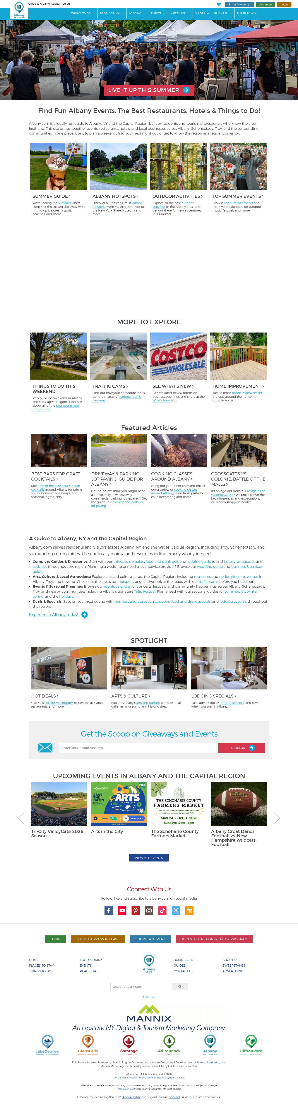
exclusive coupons (59, 702)
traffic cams (208, 582)
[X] (176, 910)
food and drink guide (164, 562)
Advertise (265, 4)
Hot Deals (43, 696)
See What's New (171, 386)
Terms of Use (154, 1077)
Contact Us (184, 971)
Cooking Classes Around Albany (171, 476)
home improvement (247, 393)
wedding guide (210, 567)
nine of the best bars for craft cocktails (55, 487)
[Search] (180, 986)
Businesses (183, 960)
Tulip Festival (144, 591)
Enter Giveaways (240, 4)
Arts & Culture (129, 696)
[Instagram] (149, 910)
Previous (21, 818)
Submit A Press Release (98, 939)
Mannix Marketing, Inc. (211, 1062)
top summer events (238, 203)
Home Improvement (236, 386)
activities (40, 567)
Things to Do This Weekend (54, 389)
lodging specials (233, 601)
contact (174, 1097)
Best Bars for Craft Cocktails (55, 476)
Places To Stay (41, 965)
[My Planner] (189, 910)
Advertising (233, 971)
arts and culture (148, 702)
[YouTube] (122, 910)
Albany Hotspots (114, 196)
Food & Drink (110, 13)
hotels (229, 562)
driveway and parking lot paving (117, 504)
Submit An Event (150, 939)
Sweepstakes (234, 965)
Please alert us (124, 1088)
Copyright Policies (173, 1077)
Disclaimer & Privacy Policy (129, 1077)
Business (221, 13)
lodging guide (199, 562)
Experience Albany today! (54, 614)
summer (64, 203)
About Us (231, 960)
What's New (161, 400)
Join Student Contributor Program (214, 939)
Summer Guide (50, 196)
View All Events (149, 858)
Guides (200, 13)
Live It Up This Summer (144, 90)
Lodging (135, 13)
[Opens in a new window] (47, 1045)
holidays (66, 596)
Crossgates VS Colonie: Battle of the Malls (238, 479)
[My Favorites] (218, 4)
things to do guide (128, 562)
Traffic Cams (108, 386)
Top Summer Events (236, 196)
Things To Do (81, 13)
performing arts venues (238, 577)
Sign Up (239, 748)
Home (34, 960)
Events (156, 13)
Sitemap (149, 996)
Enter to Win (247, 13)
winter (252, 591)
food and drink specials (191, 601)
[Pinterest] (136, 910)
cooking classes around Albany (174, 491)
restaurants (245, 562)
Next (277, 818)
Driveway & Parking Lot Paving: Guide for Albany (117, 479)
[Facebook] (108, 910)
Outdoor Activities (176, 196)
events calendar (117, 586)
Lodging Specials (212, 696)
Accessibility (131, 1097)
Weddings (178, 13)
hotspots (125, 582)
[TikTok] (162, 910)
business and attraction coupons (142, 601)
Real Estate (90, 971)
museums (202, 577)
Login (284, 4)
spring (38, 596)
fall (243, 591)
